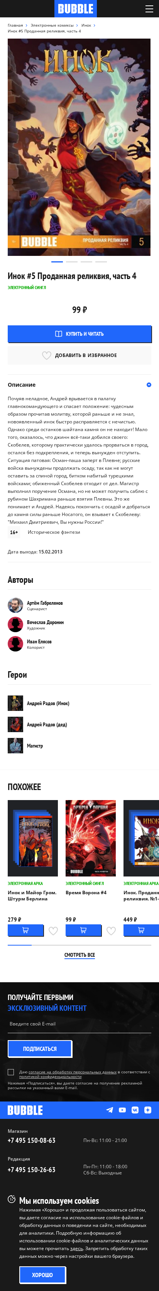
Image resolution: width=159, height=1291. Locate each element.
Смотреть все (79, 954)
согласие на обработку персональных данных (73, 1071)
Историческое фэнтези (54, 532)
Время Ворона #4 (86, 893)
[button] (57, 262)
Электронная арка (25, 883)
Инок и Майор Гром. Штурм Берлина (32, 896)
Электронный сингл (85, 883)
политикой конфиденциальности (50, 1076)
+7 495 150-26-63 (32, 1169)
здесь (76, 1248)
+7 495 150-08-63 (32, 1140)
